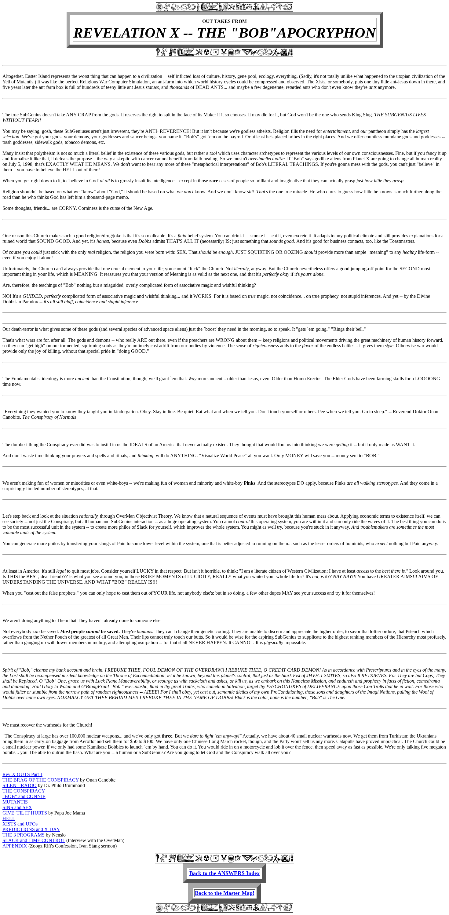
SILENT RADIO (19, 785)
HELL (8, 818)
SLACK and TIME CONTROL (33, 840)
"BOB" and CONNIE (24, 796)
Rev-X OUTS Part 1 (22, 774)
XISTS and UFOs (20, 823)
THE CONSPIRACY (23, 790)
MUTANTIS (15, 801)
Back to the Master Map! (224, 893)
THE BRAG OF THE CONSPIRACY (40, 779)
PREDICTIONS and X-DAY (31, 829)
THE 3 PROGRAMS (23, 834)
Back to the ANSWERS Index (224, 873)
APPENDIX (14, 845)
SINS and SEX (17, 807)
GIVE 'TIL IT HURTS (24, 812)
